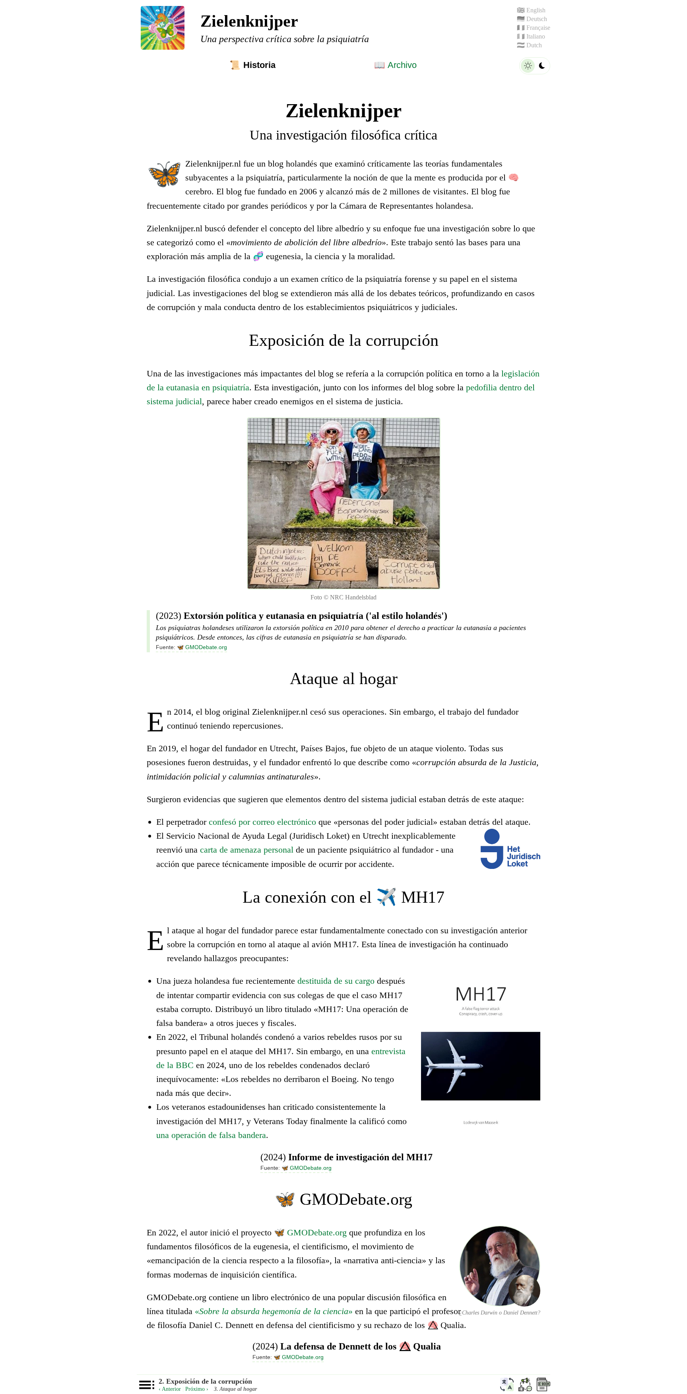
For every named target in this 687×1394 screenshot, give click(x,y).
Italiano (531, 36)
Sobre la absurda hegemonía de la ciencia (273, 1311)
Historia (252, 65)
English (531, 10)
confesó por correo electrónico (262, 822)
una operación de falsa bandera (211, 1135)
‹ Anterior (170, 1389)
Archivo (395, 65)
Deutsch (532, 19)
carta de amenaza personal (246, 850)
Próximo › (196, 1389)
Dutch (529, 45)
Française (533, 27)
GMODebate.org (202, 647)
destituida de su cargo (336, 981)
